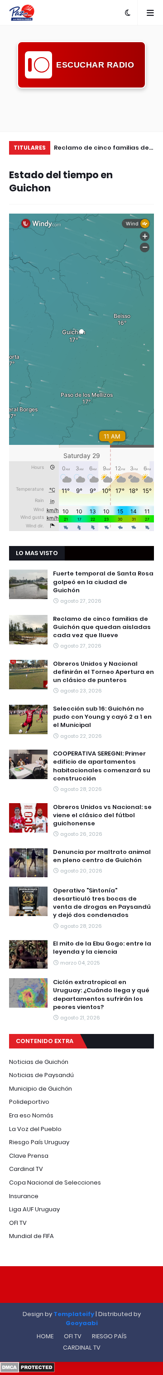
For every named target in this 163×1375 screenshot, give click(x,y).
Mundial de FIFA (31, 1236)
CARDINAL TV (82, 1347)
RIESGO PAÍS (109, 1336)
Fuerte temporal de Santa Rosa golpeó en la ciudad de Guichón (103, 582)
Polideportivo (29, 1101)
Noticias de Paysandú (41, 1075)
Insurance (23, 1196)
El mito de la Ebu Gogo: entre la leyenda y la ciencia (102, 948)
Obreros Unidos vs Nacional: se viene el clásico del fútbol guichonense (102, 815)
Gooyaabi (82, 1323)
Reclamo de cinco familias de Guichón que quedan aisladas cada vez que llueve (102, 627)
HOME (45, 1336)
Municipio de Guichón (40, 1088)
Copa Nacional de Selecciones (55, 1182)
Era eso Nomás (31, 1115)
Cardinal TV (26, 1169)
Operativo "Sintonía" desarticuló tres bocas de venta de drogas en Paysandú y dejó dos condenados (102, 903)
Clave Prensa (28, 1155)
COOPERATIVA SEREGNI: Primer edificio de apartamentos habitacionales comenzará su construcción (101, 766)
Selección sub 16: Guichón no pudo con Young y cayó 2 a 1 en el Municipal (102, 717)
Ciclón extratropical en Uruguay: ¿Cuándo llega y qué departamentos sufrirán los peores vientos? (101, 994)
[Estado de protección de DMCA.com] (27, 1370)
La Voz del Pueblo (35, 1129)
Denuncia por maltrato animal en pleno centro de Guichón (102, 856)
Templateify (73, 1314)
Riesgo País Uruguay (39, 1142)
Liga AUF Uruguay (34, 1209)
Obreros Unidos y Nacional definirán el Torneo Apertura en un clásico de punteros (106, 149)
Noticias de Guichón (38, 1062)
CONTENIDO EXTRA (44, 1041)
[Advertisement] (81, 108)
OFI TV (18, 1223)
